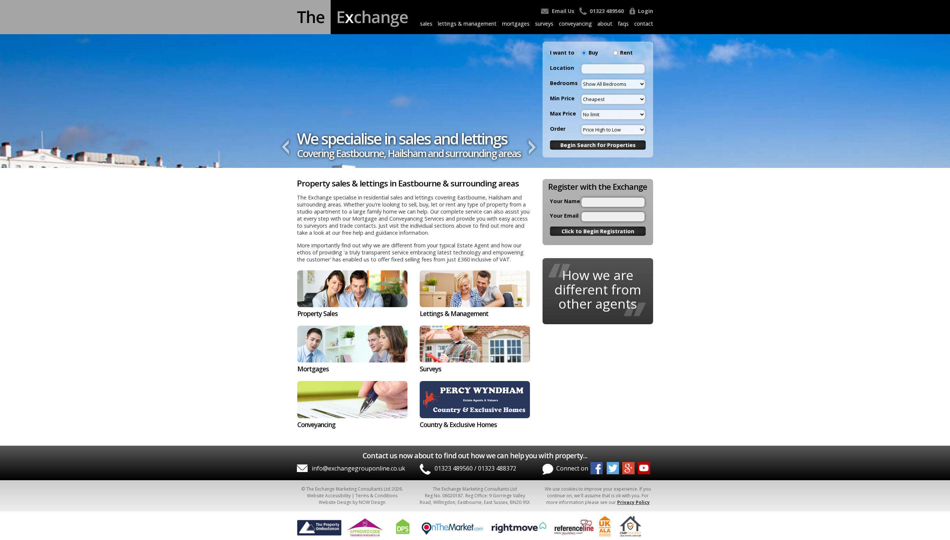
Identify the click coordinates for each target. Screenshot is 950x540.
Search (598, 145)
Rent (626, 52)
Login (645, 10)
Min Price (562, 98)
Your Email (564, 215)
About (604, 23)
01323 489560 (607, 10)
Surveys (544, 23)
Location (562, 67)
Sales (426, 23)
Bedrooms (564, 83)
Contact (643, 23)
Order (558, 128)
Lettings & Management (467, 23)
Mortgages (516, 23)
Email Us (563, 10)
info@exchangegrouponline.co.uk (358, 468)
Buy (593, 52)
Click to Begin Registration (597, 231)
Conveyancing (575, 23)
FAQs (623, 23)
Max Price (563, 113)
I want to (562, 52)
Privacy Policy (633, 502)
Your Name (565, 201)
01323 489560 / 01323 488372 (475, 468)
